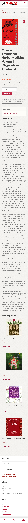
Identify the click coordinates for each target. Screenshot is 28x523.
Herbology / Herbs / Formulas (18, 99)
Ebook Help (6, 506)
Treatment (14, 103)
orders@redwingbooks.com (9, 476)
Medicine (20, 101)
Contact (5, 509)
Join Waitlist (6, 93)
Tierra (3, 103)
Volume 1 (19, 103)
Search (14, 520)
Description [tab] (6, 109)
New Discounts (7, 514)
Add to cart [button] (6, 346)
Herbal (16, 101)
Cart (22, 519)
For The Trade (7, 504)
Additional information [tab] (10, 113)
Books (9, 10)
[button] (24, 21)
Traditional (8, 103)
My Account (4, 520)
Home (4, 10)
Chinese (6, 101)
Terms (5, 511)
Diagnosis (11, 101)
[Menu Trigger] (24, 3)
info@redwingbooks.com (8, 474)
